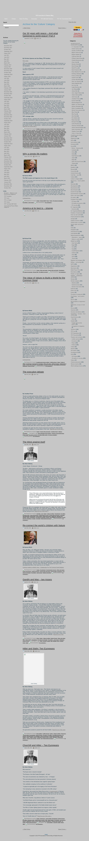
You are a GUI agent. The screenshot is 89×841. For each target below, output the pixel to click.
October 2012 (7, 165)
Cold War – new (75, 175)
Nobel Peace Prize (54, 135)
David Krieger (75, 66)
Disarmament (31, 131)
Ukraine (41, 139)
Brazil (73, 319)
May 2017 (6, 59)
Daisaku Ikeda (75, 64)
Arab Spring (75, 243)
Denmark (63, 130)
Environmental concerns (51, 569)
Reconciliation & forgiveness (49, 137)
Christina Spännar (33, 142)
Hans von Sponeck (76, 81)
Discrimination (38, 131)
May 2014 (6, 128)
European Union (31, 132)
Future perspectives (33, 133)
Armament (25, 130)
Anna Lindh (27, 142)
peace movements (46, 144)
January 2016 (7, 90)
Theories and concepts (34, 139)
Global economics (55, 363)
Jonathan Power (54, 431)
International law (26, 516)
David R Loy (75, 68)
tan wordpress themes (43, 839)
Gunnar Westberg (76, 79)
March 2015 (7, 109)
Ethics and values (57, 131)
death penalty (25, 434)
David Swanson (76, 70)
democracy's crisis (42, 142)
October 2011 (7, 188)
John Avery (74, 96)
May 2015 (6, 105)
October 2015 (7, 95)
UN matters (45, 139)
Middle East (62, 134)
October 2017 (7, 49)
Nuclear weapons (43, 136)
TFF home (6, 198)
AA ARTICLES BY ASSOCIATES (75, 44)
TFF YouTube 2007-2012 (10, 204)
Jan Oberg (34, 134)
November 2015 (8, 93)
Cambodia (74, 150)
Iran (28, 134)
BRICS (72, 165)
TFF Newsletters (75, 333)
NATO (43, 135)
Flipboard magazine (61, 142)
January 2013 (7, 159)
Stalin (27, 642)
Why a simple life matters (35, 154)
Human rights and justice (53, 270)
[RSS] (4, 34)
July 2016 (6, 78)
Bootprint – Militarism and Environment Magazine (10, 193)
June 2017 (6, 57)
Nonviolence (61, 135)
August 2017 (7, 53)
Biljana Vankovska (76, 52)
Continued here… (27, 198)
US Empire (51, 139)
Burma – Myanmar (76, 148)
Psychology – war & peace (77, 296)
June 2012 (6, 172)
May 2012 (6, 174)
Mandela (55, 641)
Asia (72, 146)
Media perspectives (55, 134)
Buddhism (73, 167)
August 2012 (7, 168)
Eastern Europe (44, 131)
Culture (46, 130)
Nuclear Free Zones (35, 136)
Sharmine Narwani (76, 125)
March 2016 (7, 86)
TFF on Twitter (7, 200)
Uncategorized (74, 352)
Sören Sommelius (76, 129)
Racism (40, 137)
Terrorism (63, 138)
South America (74, 317)
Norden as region (26, 136)
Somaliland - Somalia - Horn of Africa (46, 138)
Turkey (72, 346)
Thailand (74, 163)
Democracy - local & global (54, 130)
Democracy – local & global (78, 180)
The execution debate (33, 372)
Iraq (30, 134)
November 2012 (8, 163)
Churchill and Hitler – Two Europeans (41, 745)
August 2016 (7, 76)
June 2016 (6, 80)
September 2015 (8, 97)
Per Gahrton (75, 118)
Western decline (75, 364)
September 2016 (8, 74)
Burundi (29, 130)
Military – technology (76, 262)
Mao (58, 641)
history (62, 822)
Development (25, 131)
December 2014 (8, 114)
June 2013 (6, 149)
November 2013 (8, 140)
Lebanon (74, 252)
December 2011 (8, 184)
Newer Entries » (62, 28)
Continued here (26, 359)
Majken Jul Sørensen (77, 104)
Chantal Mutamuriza (77, 60)
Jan (40, 38)
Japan (73, 157)
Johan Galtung (39, 516)
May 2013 (6, 151)
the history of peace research (41, 146)
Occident (61, 641)
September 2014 (8, 120)
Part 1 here (25, 60)
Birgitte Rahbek (75, 54)
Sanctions (55, 737)
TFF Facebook (7, 196)
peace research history (55, 144)
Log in (46, 834)
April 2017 (6, 61)
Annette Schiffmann (77, 50)
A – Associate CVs (76, 46)
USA (64, 139)
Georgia (46, 133)
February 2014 (7, 134)
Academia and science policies (46, 128)
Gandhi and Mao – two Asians (37, 579)
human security (33, 143)
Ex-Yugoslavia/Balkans (46, 132)
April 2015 (6, 107)
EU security (75, 205)
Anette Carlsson (76, 48)
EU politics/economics (57, 735)
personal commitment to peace (40, 145)
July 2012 (6, 170)
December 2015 (8, 91)
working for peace (52, 146)
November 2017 (8, 47)
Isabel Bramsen (76, 87)
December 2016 (8, 68)
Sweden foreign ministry (59, 145)
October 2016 (7, 72)
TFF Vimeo (7, 202)
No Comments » (36, 148)
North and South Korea (77, 161)
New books (73, 268)
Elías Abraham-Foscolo (77, 71)
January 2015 (7, 113)
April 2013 (6, 153)
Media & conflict (47, 134)
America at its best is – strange (38, 208)
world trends (59, 146)
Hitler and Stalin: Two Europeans (39, 648)
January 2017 (7, 66)
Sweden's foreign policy (28, 146)
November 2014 (8, 116)
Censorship (73, 171)
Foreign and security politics (57, 132)
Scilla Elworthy (75, 123)
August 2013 (7, 145)
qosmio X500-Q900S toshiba (61, 839)
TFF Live (73, 331)
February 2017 (7, 65)
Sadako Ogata (51, 145)
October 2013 (7, 141)
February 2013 (7, 157)
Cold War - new (34, 130)
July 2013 (6, 147)
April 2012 (6, 176)
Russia (26, 138)
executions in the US (33, 434)
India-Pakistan (75, 155)
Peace (48, 136)
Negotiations (47, 135)
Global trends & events (54, 133)
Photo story (74, 290)
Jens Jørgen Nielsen (77, 93)
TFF (34, 146)
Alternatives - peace (61, 128)
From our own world (76, 214)
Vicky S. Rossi (75, 133)
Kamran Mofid (43, 200)
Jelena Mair (75, 91)
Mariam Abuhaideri (76, 106)
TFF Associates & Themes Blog (44, 15)
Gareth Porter (75, 77)
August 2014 (7, 122)
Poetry (52, 136)
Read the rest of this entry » (30, 126)
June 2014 (6, 126)
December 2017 (8, 45)
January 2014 (7, 136)
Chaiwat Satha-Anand (77, 58)
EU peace (64, 131)
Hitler (24, 824)
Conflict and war (41, 130)
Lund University (56, 143)
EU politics (25, 132)
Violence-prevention (27, 141)
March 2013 (7, 155)
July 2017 (6, 55)
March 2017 (7, 63)
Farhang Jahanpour (76, 73)
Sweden (56, 138)
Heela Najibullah (76, 83)
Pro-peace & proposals (58, 200)
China (38, 638)
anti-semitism (50, 822)
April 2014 (6, 130)
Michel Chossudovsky (77, 110)
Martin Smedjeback (76, 108)
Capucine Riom (75, 56)
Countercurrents (54, 791)
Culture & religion (50, 513)
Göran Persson (26, 143)
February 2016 (7, 88)
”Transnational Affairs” (57, 141)
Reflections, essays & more (28, 366)
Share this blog (72, 22)
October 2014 (7, 118)
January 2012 (7, 182)
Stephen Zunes (75, 131)
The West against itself (34, 442)
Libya (42, 134)
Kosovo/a (39, 134)
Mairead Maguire (76, 102)
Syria (59, 138)
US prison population (52, 434)
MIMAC (40, 144)
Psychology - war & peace (33, 137)
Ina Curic (74, 85)
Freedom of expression (76, 213)
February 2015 (7, 111)
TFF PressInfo (26, 139)
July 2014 (6, 124)
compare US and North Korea (57, 433)
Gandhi (48, 641)
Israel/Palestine (76, 250)
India (24, 639)
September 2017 (8, 51)
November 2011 (8, 186)
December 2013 (8, 138)
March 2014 (7, 132)
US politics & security (58, 139)
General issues (41, 133)
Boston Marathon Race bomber (44, 433)
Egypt (73, 245)
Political (55, 136)
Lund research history (47, 143)
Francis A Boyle (76, 75)
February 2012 (7, 180)
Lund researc (39, 143)
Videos (72, 360)
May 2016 (6, 82)
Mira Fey (74, 114)
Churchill (44, 641)
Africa (55, 128)
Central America (75, 173)
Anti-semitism (39, 733)
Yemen (73, 258)
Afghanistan (74, 138)
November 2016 (8, 70)
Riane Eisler (75, 120)
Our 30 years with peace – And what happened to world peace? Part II (40, 34)
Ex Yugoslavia (38, 132)
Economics (50, 131)
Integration (62, 515)
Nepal (73, 159)
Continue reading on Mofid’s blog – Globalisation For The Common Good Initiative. (43, 567)
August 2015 (7, 99)
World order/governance (37, 141)
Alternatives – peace (77, 237)
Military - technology (37, 135)
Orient (24, 642)
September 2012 (8, 166)
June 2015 (6, 103)
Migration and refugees (27, 135)
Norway (73, 279)
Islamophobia (32, 516)
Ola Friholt (74, 116)
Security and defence (33, 138)
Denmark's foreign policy (51, 142)
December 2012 (8, 161)
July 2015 (6, 101)
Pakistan (73, 288)
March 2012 (7, 178)
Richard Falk (35, 272)
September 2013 (8, 143)
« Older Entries (26, 28)
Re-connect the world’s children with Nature (44, 525)
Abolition (38, 128)
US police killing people (43, 434)
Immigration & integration (78, 326)
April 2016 (6, 84)
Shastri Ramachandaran (78, 127)
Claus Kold (74, 62)
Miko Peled (74, 112)
